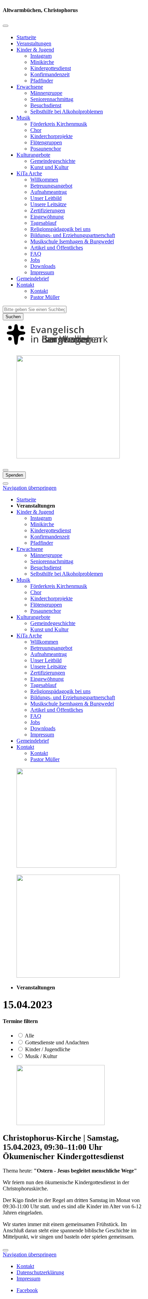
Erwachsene (30, 87)
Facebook (27, 1290)
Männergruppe (46, 93)
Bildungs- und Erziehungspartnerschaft (72, 235)
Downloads (42, 266)
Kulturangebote (33, 155)
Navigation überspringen (29, 488)
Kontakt (25, 285)
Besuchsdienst (45, 105)
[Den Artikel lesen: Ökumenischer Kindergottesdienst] (61, 1123)
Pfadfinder (41, 81)
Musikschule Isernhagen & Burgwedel (72, 241)
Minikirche (42, 62)
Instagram (41, 56)
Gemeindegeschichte (52, 161)
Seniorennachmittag (51, 99)
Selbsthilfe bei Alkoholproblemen (66, 111)
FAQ (35, 254)
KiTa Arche (29, 173)
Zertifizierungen (47, 210)
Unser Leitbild (46, 198)
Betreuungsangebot (51, 186)
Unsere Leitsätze (48, 204)
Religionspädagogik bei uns (60, 229)
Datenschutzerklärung (40, 1272)
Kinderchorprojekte (51, 136)
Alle (29, 1036)
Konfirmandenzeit (50, 74)
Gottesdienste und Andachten (56, 1042)
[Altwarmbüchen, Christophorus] (74, 346)
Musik (23, 118)
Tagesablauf (43, 223)
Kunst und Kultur (49, 167)
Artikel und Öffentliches (56, 248)
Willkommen (44, 179)
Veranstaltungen (34, 43)
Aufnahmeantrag (48, 192)
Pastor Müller (45, 297)
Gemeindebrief (33, 278)
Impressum (42, 272)
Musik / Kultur (40, 1056)
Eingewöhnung (47, 217)
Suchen (13, 316)
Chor (35, 130)
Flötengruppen (46, 142)
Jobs (35, 260)
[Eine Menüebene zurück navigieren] (5, 26)
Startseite (26, 37)
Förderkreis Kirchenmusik (58, 124)
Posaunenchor (45, 149)
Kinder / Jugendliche (47, 1049)
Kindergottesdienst (50, 68)
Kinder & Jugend (35, 50)
